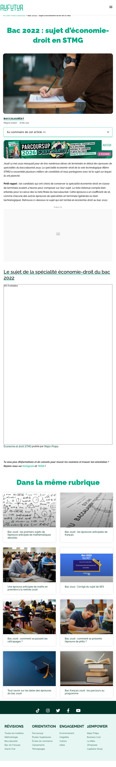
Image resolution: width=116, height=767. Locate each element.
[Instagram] (48, 710)
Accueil (6, 15)
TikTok (41, 466)
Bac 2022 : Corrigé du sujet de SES (84, 586)
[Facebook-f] (68, 710)
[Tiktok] (38, 710)
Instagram (28, 466)
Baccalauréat (18, 15)
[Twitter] (58, 710)
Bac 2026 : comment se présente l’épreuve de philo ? (83, 640)
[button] (111, 6)
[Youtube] (78, 710)
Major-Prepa (51, 446)
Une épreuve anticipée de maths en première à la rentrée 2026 (28, 588)
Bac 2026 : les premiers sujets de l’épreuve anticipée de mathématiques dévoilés (29, 534)
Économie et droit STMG (17, 446)
